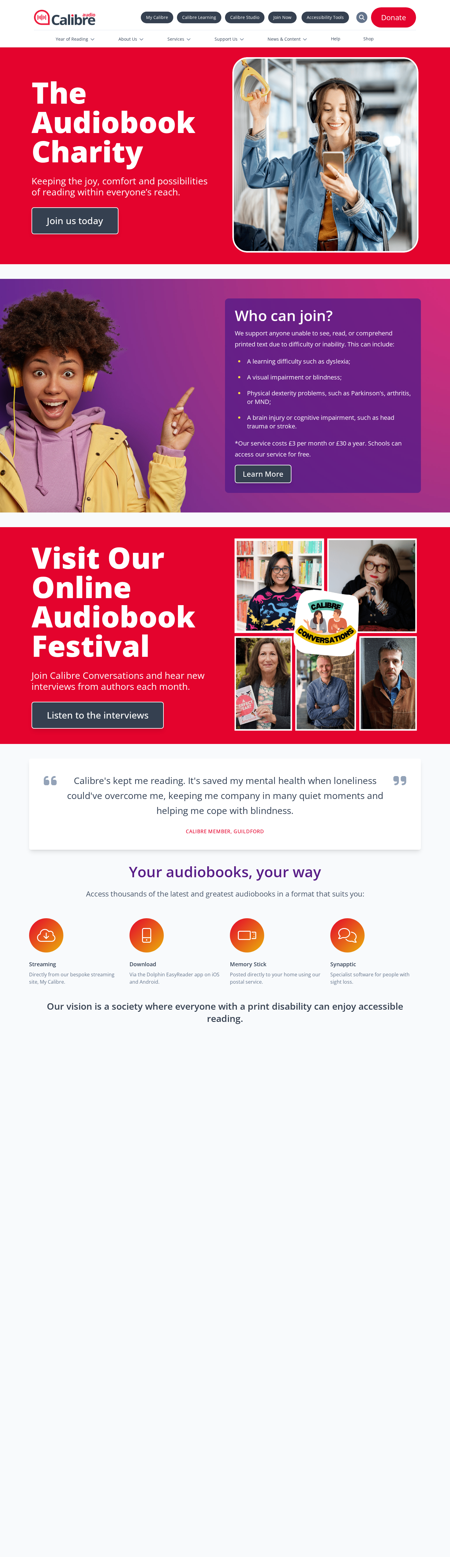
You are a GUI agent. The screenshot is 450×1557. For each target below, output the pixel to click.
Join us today (75, 220)
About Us (127, 39)
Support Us (226, 39)
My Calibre (157, 17)
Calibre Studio (244, 17)
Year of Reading (72, 39)
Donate (393, 17)
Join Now (282, 17)
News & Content (284, 39)
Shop (368, 39)
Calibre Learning (199, 17)
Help (335, 39)
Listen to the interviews (97, 715)
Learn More (263, 474)
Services (175, 39)
